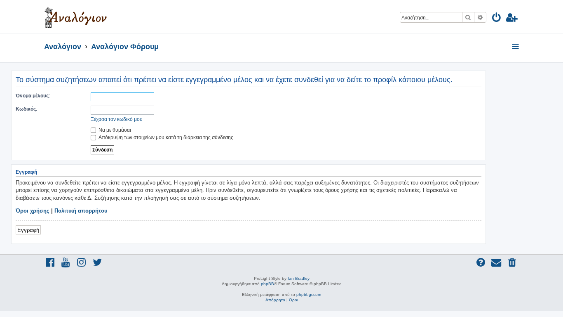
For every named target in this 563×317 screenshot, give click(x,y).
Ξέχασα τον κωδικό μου (117, 119)
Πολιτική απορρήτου (81, 211)
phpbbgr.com (308, 294)
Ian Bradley (299, 278)
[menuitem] (496, 18)
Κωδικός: (26, 109)
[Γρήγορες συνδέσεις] (516, 47)
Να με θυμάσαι (114, 130)
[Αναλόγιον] (75, 16)
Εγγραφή (28, 229)
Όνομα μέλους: (33, 95)
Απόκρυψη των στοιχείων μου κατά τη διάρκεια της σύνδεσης (165, 137)
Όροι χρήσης (32, 211)
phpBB (267, 284)
